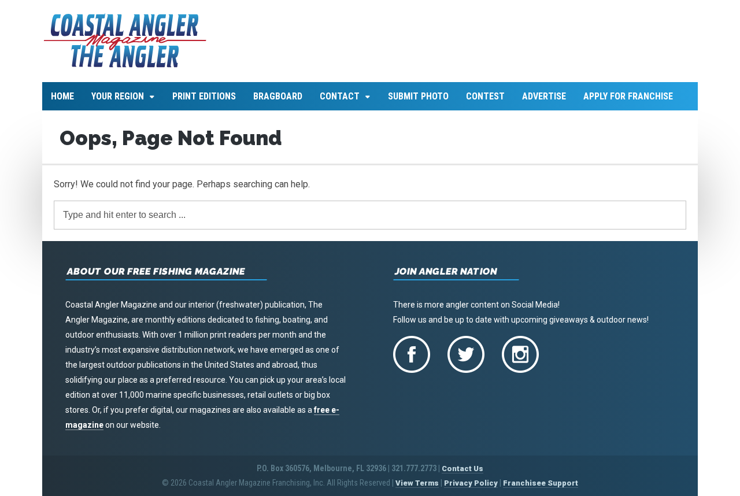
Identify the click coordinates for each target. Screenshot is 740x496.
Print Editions (204, 96)
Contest (485, 96)
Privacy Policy (471, 483)
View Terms (417, 483)
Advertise (544, 96)
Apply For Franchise (628, 96)
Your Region (117, 96)
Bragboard (277, 96)
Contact (340, 96)
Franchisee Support (540, 483)
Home (62, 96)
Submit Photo (418, 96)
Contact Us (462, 468)
